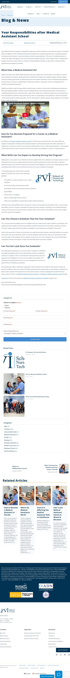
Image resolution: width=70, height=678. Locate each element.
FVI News (7, 429)
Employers (30, 13)
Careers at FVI (52, 647)
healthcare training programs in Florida (35, 278)
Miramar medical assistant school (52, 274)
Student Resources (49, 7)
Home (3, 15)
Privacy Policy (22, 665)
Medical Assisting (12, 15)
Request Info (63, 1)
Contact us (4, 278)
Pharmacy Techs (9, 448)
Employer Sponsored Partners (32, 633)
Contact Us (46, 13)
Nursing (6, 440)
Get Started (63, 650)
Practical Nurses (9, 451)
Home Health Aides (10, 432)
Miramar (7, 308)
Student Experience (5, 641)
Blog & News (52, 644)
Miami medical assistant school (28, 274)
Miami (7, 305)
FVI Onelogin (53, 1)
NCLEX (6, 437)
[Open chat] (58, 674)
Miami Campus (4, 636)
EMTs (6, 426)
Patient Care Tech (10, 445)
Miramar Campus (4, 638)
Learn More (35, 339)
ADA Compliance (41, 665)
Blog (38, 13)
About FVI (38, 7)
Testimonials (3, 644)
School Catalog (31, 665)
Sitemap (42, 668)
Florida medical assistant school (21, 141)
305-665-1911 (8, 622)
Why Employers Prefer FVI (31, 636)
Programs (29, 7)
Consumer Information (53, 665)
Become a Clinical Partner (31, 638)
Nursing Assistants (10, 443)
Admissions (61, 7)
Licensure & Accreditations (55, 641)
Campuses (20, 7)
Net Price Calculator (24, 668)
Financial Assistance (5, 647)
